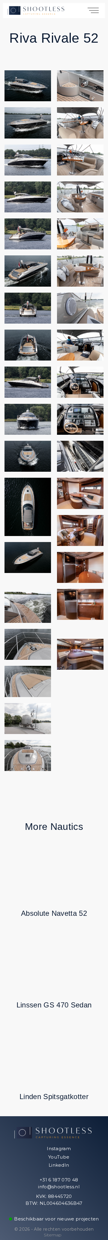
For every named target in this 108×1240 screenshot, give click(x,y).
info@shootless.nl (58, 1187)
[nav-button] (93, 10)
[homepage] (37, 10)
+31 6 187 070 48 (58, 1180)
